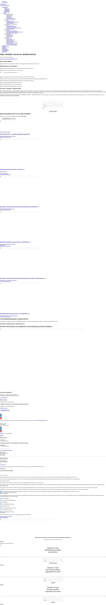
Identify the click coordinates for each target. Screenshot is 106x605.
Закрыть (1, 541)
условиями (50, 108)
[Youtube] (53, 418)
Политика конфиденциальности (6, 516)
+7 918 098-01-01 (3, 4)
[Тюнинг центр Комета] (4, 5)
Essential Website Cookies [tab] (4, 480)
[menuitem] (54, 10)
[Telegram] (53, 416)
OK (0, 468)
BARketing (2, 433)
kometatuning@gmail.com (7, 450)
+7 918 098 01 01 (4, 410)
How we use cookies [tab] (3, 475)
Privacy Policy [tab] (2, 512)
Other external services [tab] (4, 493)
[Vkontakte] (53, 415)
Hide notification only (4, 517)
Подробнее (3, 468)
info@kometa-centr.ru (4, 408)
